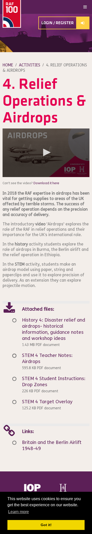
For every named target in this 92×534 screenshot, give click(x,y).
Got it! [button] (46, 525)
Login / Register (57, 23)
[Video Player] (46, 152)
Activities (29, 65)
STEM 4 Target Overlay (47, 402)
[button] (46, 152)
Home (8, 65)
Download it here (46, 183)
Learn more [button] (18, 512)
